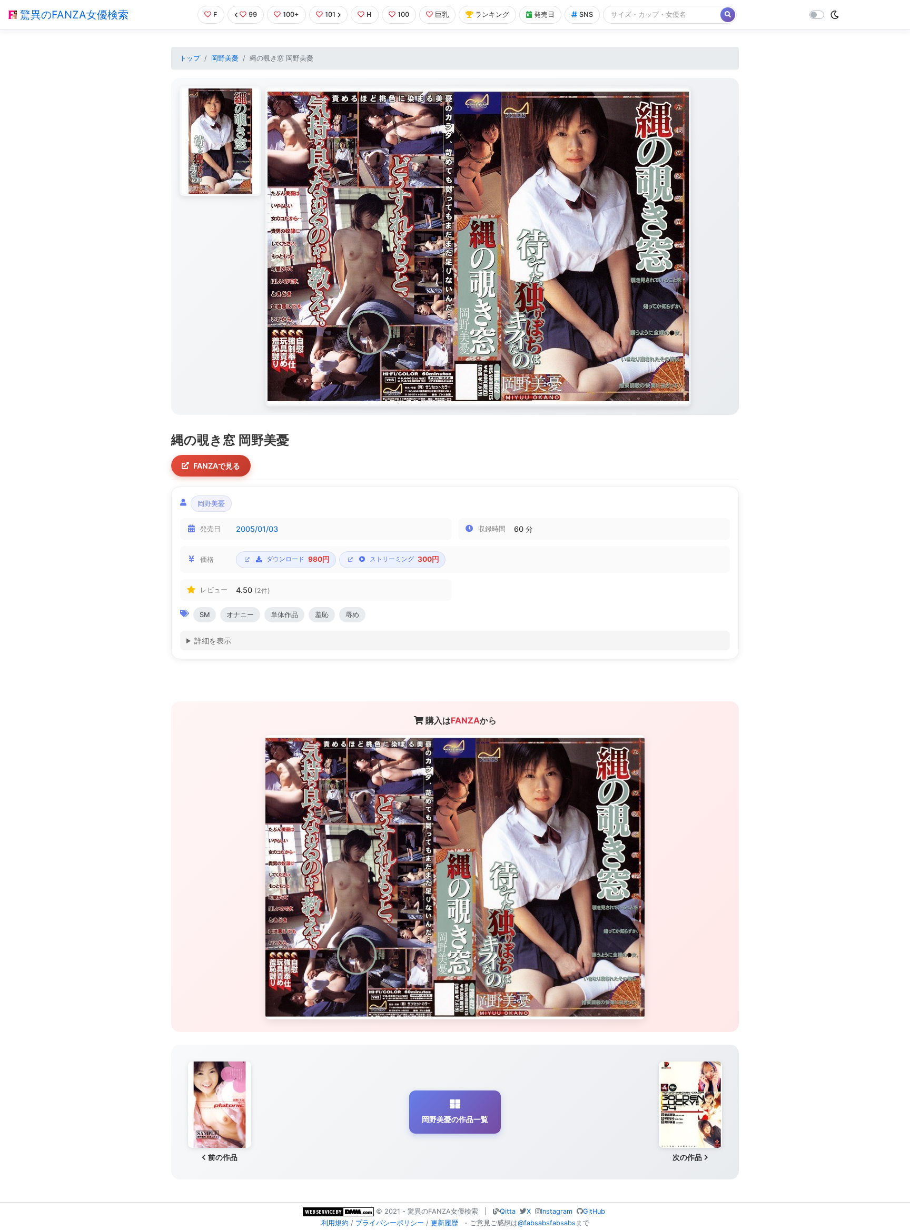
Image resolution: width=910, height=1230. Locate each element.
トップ (190, 58)
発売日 (544, 14)
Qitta (508, 1211)
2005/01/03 (257, 528)
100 (403, 14)
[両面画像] (478, 246)
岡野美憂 (225, 58)
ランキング (492, 14)
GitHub (594, 1211)
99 (253, 14)
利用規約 (335, 1223)
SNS (586, 14)
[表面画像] (220, 141)
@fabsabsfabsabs (547, 1223)
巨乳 (442, 14)
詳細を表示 (212, 640)
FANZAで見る (216, 465)
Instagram (556, 1211)
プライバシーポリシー (389, 1223)
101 (330, 14)
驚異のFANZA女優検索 (72, 14)
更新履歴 (444, 1223)
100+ (291, 14)
